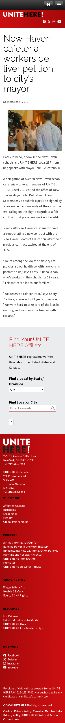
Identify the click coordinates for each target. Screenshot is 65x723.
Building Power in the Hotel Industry (25, 546)
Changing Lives (14, 579)
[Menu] (59, 5)
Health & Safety (13, 591)
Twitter (12, 659)
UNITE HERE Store (14, 624)
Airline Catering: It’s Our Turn (21, 542)
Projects (10, 535)
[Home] (48, 5)
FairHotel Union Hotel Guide (20, 620)
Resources (11, 608)
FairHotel (9, 562)
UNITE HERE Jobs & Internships (23, 628)
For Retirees (10, 616)
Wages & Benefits (14, 587)
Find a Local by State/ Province (26, 381)
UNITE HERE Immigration (19, 558)
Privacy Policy (22, 711)
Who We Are (11, 498)
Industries (9, 509)
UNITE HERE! (23, 14)
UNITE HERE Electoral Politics (22, 566)
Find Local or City (23, 402)
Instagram (13, 663)
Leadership (10, 513)
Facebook (13, 655)
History (7, 518)
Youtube (12, 667)
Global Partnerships (15, 522)
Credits (7, 711)
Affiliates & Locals (14, 505)
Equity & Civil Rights (15, 595)
